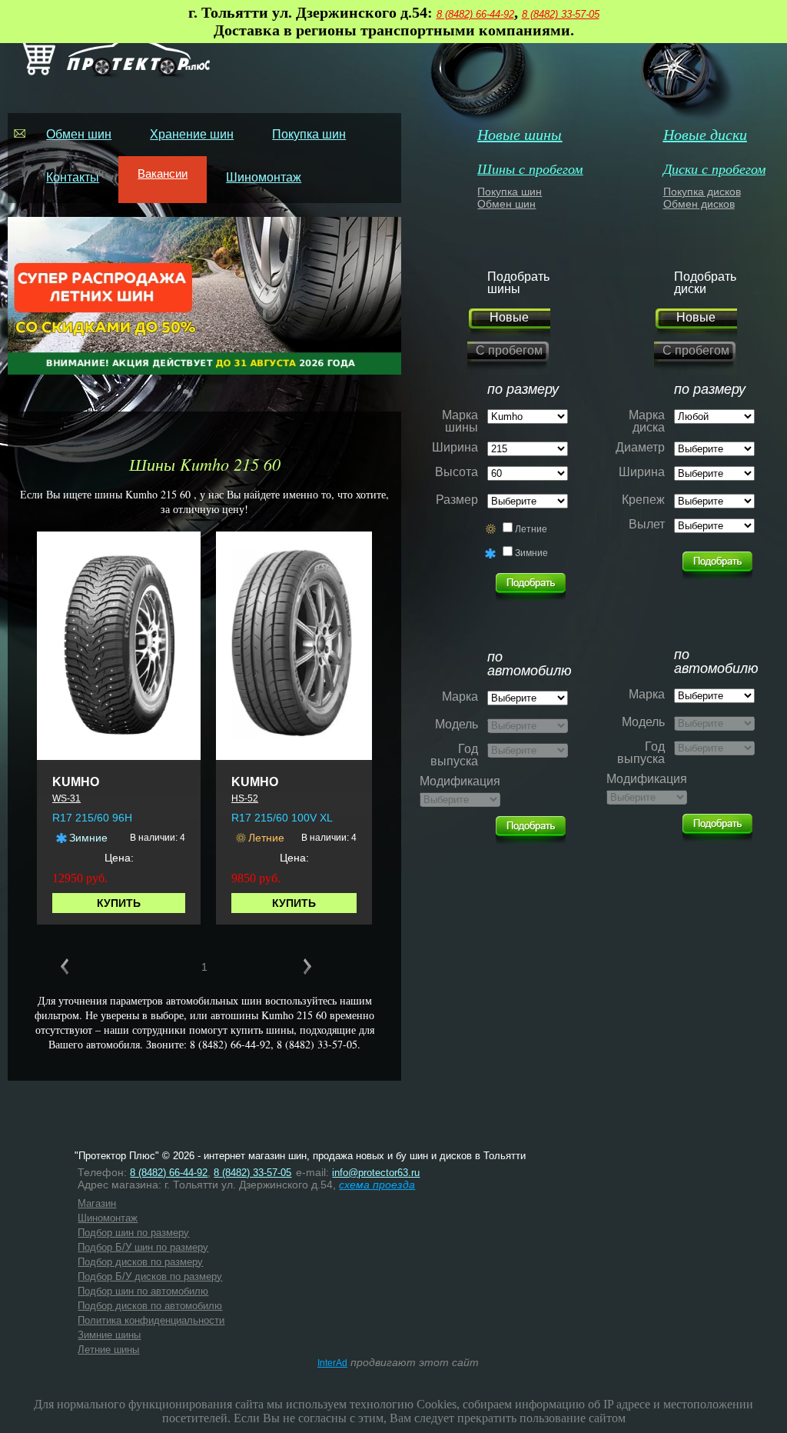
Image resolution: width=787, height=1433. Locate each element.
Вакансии (163, 173)
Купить (119, 903)
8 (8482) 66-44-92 (475, 14)
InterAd (332, 1363)
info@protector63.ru (376, 1172)
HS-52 (244, 798)
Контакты (72, 177)
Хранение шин (192, 134)
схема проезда (377, 1184)
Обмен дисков (699, 204)
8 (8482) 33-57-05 (560, 14)
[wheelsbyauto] (531, 583)
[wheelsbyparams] (717, 562)
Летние (531, 529)
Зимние (531, 553)
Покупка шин (309, 134)
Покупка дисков (702, 191)
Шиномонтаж (263, 177)
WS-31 (66, 798)
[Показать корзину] (36, 72)
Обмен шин (78, 134)
